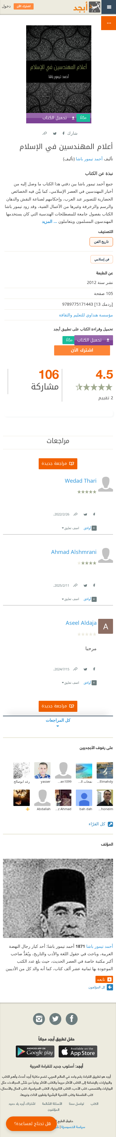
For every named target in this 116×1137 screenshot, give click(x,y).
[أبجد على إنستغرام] (38, 1019)
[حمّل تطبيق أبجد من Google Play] (35, 1051)
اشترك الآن (82, 350)
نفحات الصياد (84, 781)
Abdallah (44, 809)
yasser (46, 781)
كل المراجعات (58, 720)
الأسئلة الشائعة (52, 1103)
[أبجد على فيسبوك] (71, 1019)
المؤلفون (53, 1109)
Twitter (54, 132)
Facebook (63, 132)
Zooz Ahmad (63, 809)
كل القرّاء (97, 824)
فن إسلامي (101, 259)
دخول (6, 6)
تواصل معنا (76, 1103)
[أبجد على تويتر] (55, 1019)
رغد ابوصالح (22, 781)
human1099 (63, 781)
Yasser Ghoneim (105, 809)
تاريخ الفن (101, 241)
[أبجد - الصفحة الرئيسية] (79, 7)
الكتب (94, 1103)
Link (75, 512)
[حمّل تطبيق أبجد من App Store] (78, 1051)
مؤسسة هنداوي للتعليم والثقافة (86, 315)
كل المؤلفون (96, 987)
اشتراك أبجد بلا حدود (22, 1103)
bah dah (85, 809)
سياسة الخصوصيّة (73, 1127)
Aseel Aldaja (81, 622)
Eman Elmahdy (105, 781)
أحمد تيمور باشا (89, 158)
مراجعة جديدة (54, 464)
